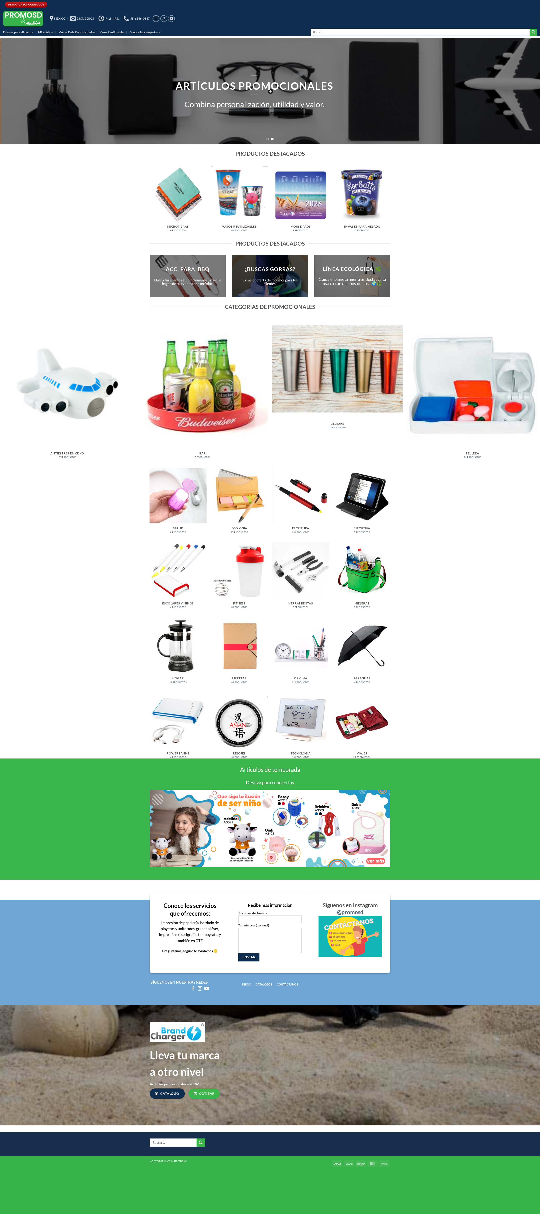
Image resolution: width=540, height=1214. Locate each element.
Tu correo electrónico (252, 955)
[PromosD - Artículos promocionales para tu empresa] (23, 18)
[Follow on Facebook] (156, 18)
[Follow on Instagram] (163, 18)
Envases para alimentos (18, 32)
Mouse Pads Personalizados (76, 32)
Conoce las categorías (144, 32)
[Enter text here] (271, 112)
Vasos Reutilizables (112, 32)
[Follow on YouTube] (171, 18)
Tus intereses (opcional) (253, 967)
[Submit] (533, 32)
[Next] (524, 112)
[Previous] (16, 112)
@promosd (350, 954)
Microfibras (46, 32)
